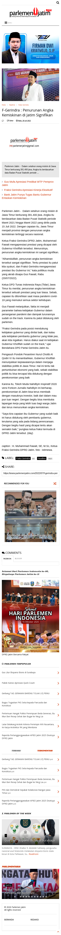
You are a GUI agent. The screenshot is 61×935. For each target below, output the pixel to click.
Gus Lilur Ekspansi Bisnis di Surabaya (30, 840)
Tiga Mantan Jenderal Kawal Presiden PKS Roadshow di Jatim (29, 537)
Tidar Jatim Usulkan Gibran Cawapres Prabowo (27, 511)
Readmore (33, 854)
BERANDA (9, 919)
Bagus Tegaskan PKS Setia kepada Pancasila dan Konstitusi (25, 891)
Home (4, 105)
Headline (12, 105)
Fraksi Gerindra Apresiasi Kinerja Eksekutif (28, 190)
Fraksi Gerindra (23, 105)
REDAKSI (34, 919)
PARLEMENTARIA (11, 866)
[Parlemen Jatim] (30, 16)
